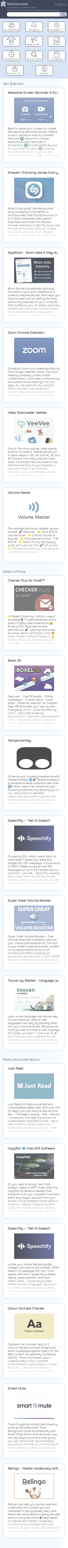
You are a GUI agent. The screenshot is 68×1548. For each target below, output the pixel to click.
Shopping (56, 58)
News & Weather (34, 44)
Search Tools (34, 58)
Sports (44, 73)
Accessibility (11, 29)
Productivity (11, 58)
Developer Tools (57, 29)
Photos (57, 44)
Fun (11, 44)
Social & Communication (15, 73)
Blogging (34, 29)
